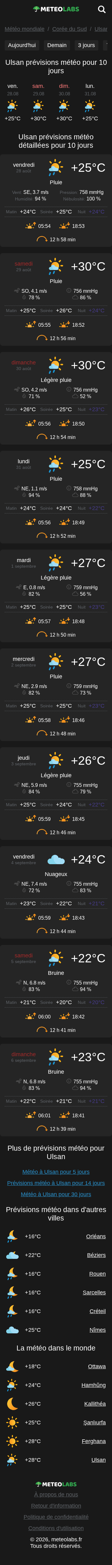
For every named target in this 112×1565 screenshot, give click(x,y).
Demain (57, 45)
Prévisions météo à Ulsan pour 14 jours (56, 1183)
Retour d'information (56, 1506)
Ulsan (102, 29)
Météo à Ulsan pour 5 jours (56, 1172)
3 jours (86, 45)
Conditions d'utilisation (56, 1528)
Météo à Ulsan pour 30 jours (56, 1194)
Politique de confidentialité (56, 1517)
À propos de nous (56, 1494)
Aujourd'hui (22, 45)
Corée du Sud (69, 29)
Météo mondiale (24, 29)
